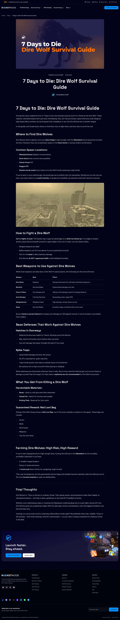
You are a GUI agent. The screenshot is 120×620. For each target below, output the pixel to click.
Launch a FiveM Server (13, 555)
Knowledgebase (96, 581)
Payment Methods (67, 589)
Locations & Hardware (68, 581)
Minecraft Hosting (37, 581)
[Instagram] (10, 587)
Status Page (95, 584)
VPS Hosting (48, 7)
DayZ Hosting (35, 586)
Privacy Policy (115, 617)
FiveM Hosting (24, 7)
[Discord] (3, 587)
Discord (94, 586)
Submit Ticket (96, 578)
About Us (64, 578)
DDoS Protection (66, 584)
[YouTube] (13, 587)
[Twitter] (6, 587)
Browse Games (29, 555)
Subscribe (113, 609)
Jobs (93, 589)
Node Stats (95, 592)
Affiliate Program (66, 586)
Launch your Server (111, 7)
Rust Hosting (35, 584)
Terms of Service (106, 617)
